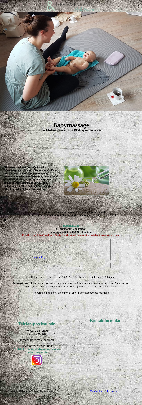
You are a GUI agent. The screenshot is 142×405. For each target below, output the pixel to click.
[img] (71, 6)
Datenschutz (97, 391)
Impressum (113, 391)
